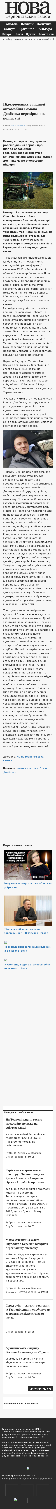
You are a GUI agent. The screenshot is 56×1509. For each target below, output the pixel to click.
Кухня (31, 34)
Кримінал (26, 29)
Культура (44, 29)
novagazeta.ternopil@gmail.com (35, 1478)
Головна (11, 24)
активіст (22, 768)
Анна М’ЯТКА (18, 125)
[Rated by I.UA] (21, 1500)
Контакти (46, 34)
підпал (33, 768)
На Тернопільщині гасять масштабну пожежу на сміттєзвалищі (24, 1123)
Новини (27, 24)
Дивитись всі (40, 1389)
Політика (44, 24)
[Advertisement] (28, 69)
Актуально (24, 1153)
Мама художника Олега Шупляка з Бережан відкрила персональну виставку (27, 1243)
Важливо (36, 1153)
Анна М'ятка (29, 1476)
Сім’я (19, 34)
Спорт (7, 34)
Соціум (9, 29)
